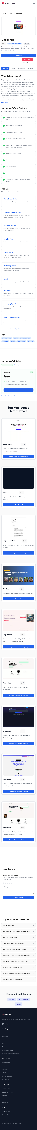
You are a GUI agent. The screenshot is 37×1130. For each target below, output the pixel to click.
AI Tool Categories (7, 1076)
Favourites (5, 1102)
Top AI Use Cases (7, 1080)
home (4, 13)
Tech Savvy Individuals (12, 317)
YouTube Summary (7, 1050)
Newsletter (5, 1040)
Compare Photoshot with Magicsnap (18, 695)
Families (6, 279)
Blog (3, 1043)
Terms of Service (7, 1115)
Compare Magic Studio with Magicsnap (18, 456)
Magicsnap (7, 39)
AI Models (5, 1069)
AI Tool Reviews (6, 1047)
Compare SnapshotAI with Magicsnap (18, 791)
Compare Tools (6, 1099)
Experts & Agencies (7, 1092)
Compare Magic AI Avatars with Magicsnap (18, 553)
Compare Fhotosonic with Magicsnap (18, 839)
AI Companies (6, 1062)
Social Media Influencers (12, 212)
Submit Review (18, 897)
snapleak (12, 999)
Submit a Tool (6, 1088)
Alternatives (21, 68)
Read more (4, 102)
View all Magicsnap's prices (9, 396)
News (3, 1033)
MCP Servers (5, 1073)
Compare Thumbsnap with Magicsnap (18, 743)
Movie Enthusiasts (10, 199)
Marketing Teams (10, 266)
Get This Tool (19, 55)
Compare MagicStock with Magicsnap (18, 647)
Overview (5, 68)
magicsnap (19, 13)
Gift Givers (7, 290)
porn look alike (23, 999)
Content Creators (10, 226)
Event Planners (9, 252)
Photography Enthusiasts (13, 304)
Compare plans (19, 365)
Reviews (30, 68)
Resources (5, 1036)
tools (10, 13)
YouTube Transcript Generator (10, 1053)
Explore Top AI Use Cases (17, 329)
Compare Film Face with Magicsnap (18, 598)
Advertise (4, 1095)
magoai (18, 1004)
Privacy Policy (6, 1111)
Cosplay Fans (8, 239)
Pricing (13, 68)
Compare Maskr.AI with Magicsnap (18, 504)
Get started (18, 390)
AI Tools (4, 1066)
